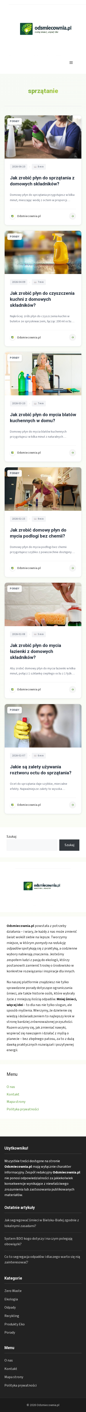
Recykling (11, 1315)
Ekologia (11, 1299)
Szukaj (11, 836)
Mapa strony (16, 1101)
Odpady (10, 1307)
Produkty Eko (14, 1324)
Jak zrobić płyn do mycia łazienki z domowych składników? (35, 651)
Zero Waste (13, 1290)
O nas (11, 1086)
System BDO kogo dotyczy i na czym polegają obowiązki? (38, 1241)
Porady (9, 1332)
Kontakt (13, 1094)
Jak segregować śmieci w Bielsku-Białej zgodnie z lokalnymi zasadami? (41, 1223)
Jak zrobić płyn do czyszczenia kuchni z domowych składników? (42, 299)
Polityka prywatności (23, 1109)
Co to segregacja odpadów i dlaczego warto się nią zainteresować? (42, 1259)
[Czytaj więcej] (72, 216)
